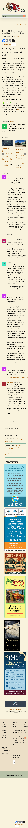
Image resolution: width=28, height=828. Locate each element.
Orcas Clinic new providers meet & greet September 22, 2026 (14, 453)
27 (20, 742)
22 (23, 740)
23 (13, 742)
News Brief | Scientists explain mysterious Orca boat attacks (14, 439)
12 (18, 738)
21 (21, 740)
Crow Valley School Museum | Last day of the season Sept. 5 (13, 447)
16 (13, 740)
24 (15, 742)
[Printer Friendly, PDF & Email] (8, 102)
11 (16, 738)
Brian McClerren (10, 382)
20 (20, 740)
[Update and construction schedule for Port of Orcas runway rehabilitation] (20, 143)
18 (16, 740)
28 (21, 742)
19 (18, 740)
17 (15, 740)
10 (15, 738)
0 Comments (5, 165)
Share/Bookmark (6, 44)
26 (18, 742)
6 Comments (16, 36)
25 (17, 742)
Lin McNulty (13, 121)
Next (23, 24)
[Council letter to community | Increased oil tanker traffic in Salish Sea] (7, 143)
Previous (18, 24)
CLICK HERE (21, 109)
